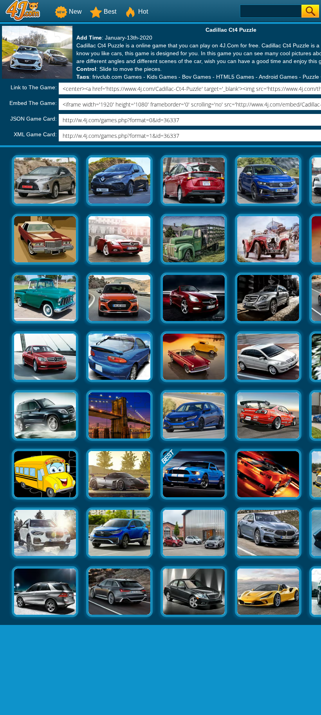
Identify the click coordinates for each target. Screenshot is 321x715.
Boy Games (196, 77)
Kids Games (162, 77)
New (75, 11)
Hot (143, 11)
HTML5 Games (235, 77)
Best (110, 11)
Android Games (278, 77)
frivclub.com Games (117, 77)
